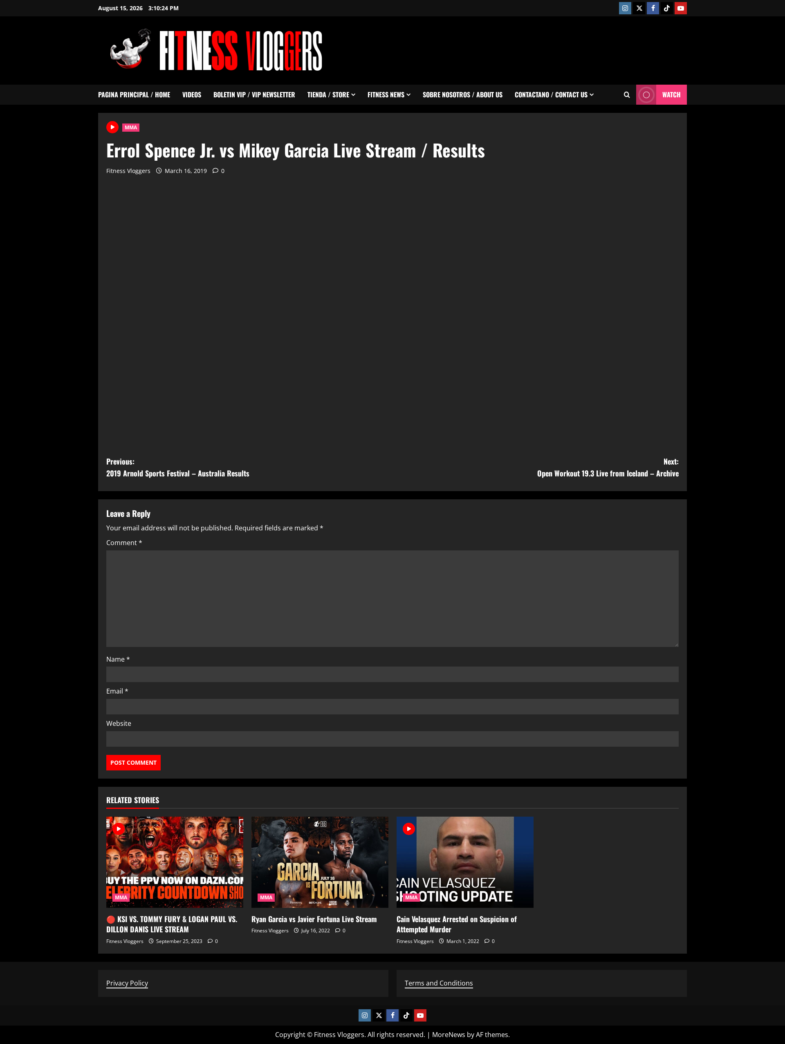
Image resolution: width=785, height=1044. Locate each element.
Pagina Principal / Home (134, 94)
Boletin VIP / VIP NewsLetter (254, 94)
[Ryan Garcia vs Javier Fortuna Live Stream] (319, 862)
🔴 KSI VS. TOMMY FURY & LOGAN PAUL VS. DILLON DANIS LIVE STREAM (171, 924)
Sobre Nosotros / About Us (462, 94)
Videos (191, 94)
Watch (671, 94)
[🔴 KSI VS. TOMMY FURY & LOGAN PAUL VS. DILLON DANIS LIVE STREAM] (174, 862)
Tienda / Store (328, 94)
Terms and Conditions (439, 983)
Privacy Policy (127, 983)
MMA (131, 127)
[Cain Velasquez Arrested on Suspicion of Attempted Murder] (465, 862)
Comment (124, 542)
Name (118, 659)
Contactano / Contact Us (551, 94)
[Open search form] (627, 95)
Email (117, 691)
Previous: (177, 467)
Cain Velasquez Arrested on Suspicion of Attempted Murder (457, 924)
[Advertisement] (538, 49)
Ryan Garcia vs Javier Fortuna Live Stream (314, 919)
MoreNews (448, 1034)
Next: (608, 467)
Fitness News (386, 94)
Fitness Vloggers (128, 171)
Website (118, 723)
